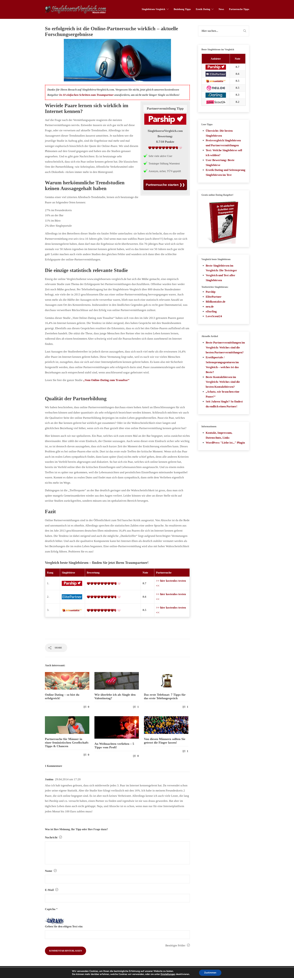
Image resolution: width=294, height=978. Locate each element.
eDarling (211, 311)
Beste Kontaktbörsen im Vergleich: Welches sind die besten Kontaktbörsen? (223, 382)
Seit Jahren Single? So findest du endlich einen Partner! (224, 404)
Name (49, 871)
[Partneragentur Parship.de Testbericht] (72, 583)
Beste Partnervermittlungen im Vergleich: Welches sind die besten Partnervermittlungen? (225, 347)
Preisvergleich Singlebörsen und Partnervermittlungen (223, 143)
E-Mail (49, 890)
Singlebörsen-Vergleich (153, 9)
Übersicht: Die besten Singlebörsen (219, 133)
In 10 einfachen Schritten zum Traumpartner (86, 94)
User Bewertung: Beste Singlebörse (220, 162)
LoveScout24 (214, 316)
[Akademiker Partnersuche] (72, 596)
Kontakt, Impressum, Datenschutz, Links (219, 435)
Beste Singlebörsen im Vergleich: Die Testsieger (221, 268)
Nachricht (51, 837)
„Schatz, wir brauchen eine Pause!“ (222, 394)
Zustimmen (210, 972)
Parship (210, 291)
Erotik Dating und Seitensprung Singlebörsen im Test (225, 172)
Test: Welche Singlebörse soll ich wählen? (224, 153)
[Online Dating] (72, 610)
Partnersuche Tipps (239, 9)
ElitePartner (214, 296)
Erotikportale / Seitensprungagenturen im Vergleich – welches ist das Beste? (222, 365)
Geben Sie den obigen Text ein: (64, 926)
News (221, 9)
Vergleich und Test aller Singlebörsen (220, 278)
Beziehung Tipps (182, 9)
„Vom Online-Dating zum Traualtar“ (106, 380)
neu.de (210, 306)
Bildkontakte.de (215, 301)
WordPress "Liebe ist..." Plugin (225, 442)
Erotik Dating (203, 9)
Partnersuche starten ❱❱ (165, 185)
